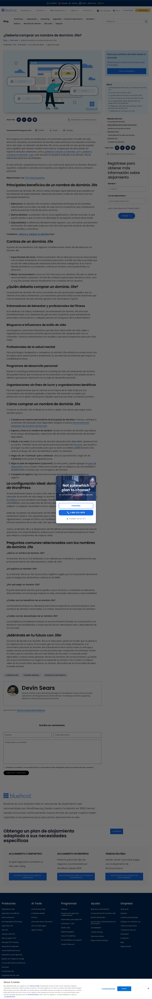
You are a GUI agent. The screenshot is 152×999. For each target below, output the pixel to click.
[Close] (148, 988)
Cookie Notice (9, 997)
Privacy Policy (33, 995)
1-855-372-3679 (77, 512)
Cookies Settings (108, 989)
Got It (124, 989)
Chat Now (76, 505)
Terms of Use (34, 986)
